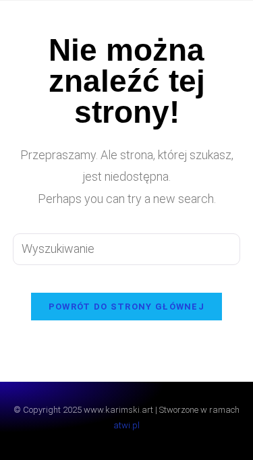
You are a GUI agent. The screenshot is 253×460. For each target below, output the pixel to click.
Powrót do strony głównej (126, 306)
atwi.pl (126, 425)
